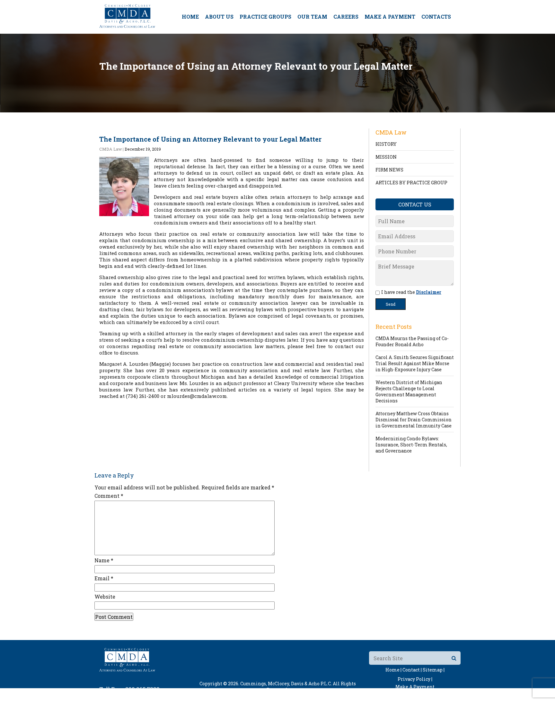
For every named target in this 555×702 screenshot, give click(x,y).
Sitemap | (434, 670)
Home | (393, 670)
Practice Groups (265, 16)
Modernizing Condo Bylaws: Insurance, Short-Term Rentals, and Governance (411, 444)
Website (104, 596)
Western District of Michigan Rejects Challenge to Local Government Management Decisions (408, 391)
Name (103, 560)
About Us (219, 16)
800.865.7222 (142, 689)
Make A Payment (390, 16)
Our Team (312, 16)
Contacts (436, 16)
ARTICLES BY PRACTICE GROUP (411, 183)
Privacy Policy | (415, 679)
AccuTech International (318, 696)
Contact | (412, 670)
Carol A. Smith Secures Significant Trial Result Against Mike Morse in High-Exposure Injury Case (414, 363)
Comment (108, 495)
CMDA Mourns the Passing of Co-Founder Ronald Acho (412, 341)
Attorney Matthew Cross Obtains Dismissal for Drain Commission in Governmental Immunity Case (413, 419)
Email (103, 578)
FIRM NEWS (389, 170)
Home (190, 16)
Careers (345, 16)
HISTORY (386, 144)
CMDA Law (110, 149)
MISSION (386, 157)
